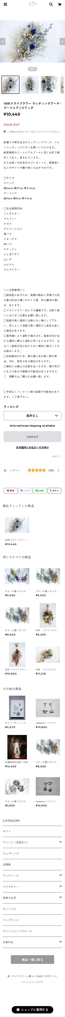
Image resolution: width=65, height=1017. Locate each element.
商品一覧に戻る (32, 960)
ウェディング (11, 853)
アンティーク (11, 875)
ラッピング (11, 407)
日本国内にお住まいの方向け (32, 447)
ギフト (7, 831)
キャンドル (9, 909)
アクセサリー (11, 886)
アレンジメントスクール (17, 931)
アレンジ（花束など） (16, 842)
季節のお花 (9, 898)
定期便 (7, 864)
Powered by (29, 982)
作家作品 (8, 942)
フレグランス (11, 920)
